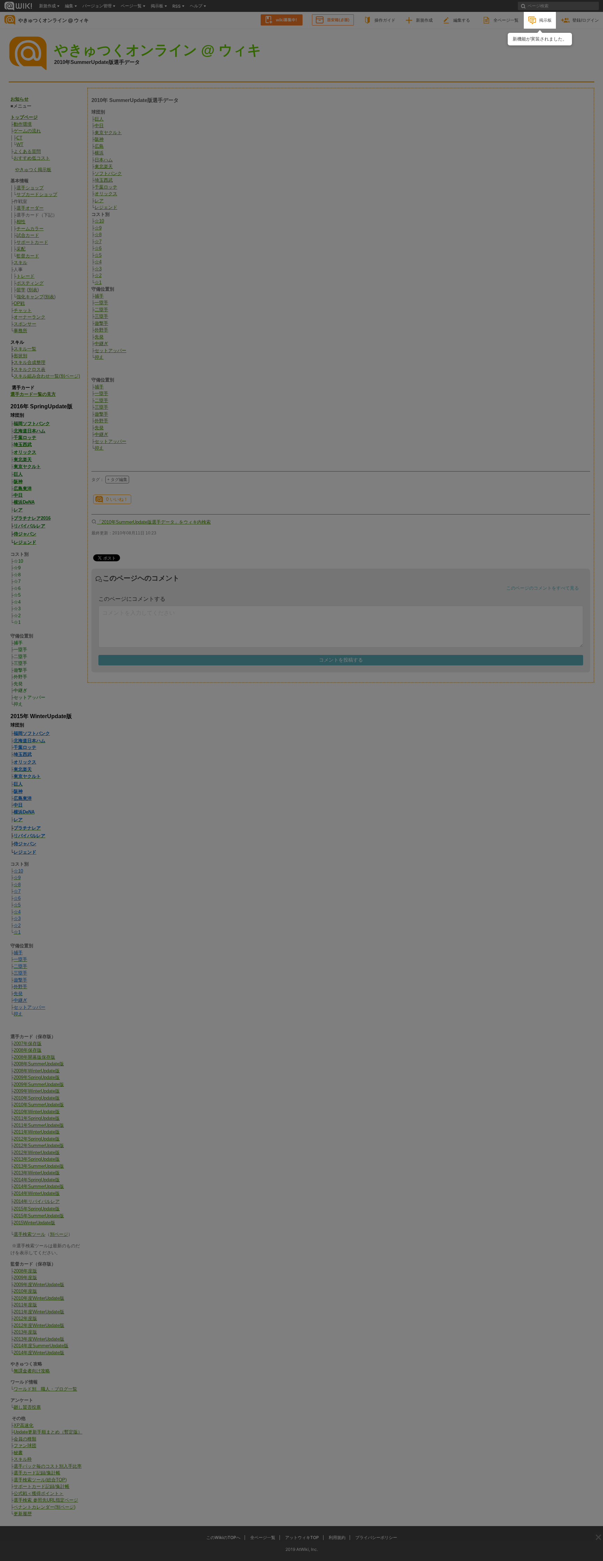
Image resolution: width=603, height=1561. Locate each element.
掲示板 (545, 20)
